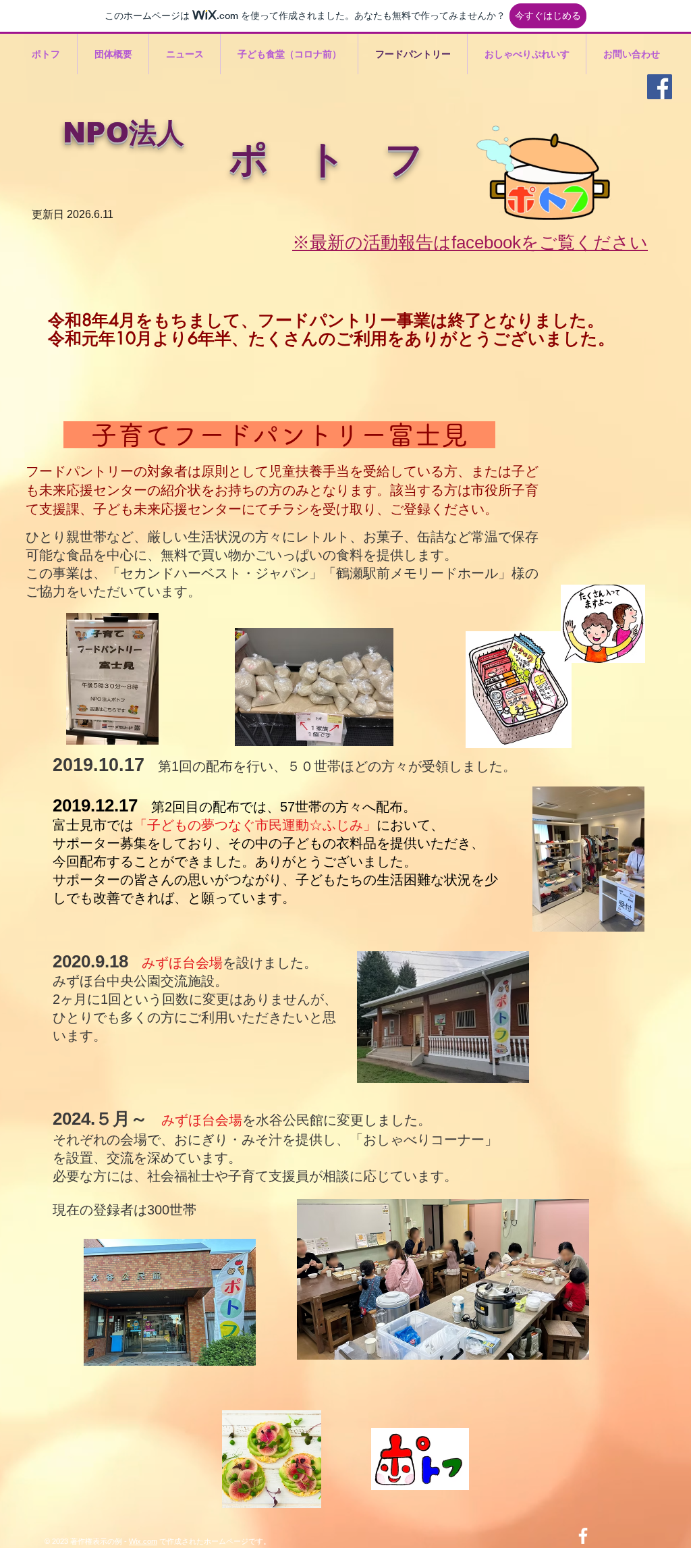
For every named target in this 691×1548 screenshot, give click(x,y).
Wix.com (143, 1541)
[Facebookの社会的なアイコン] (659, 86)
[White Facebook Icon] (583, 1536)
